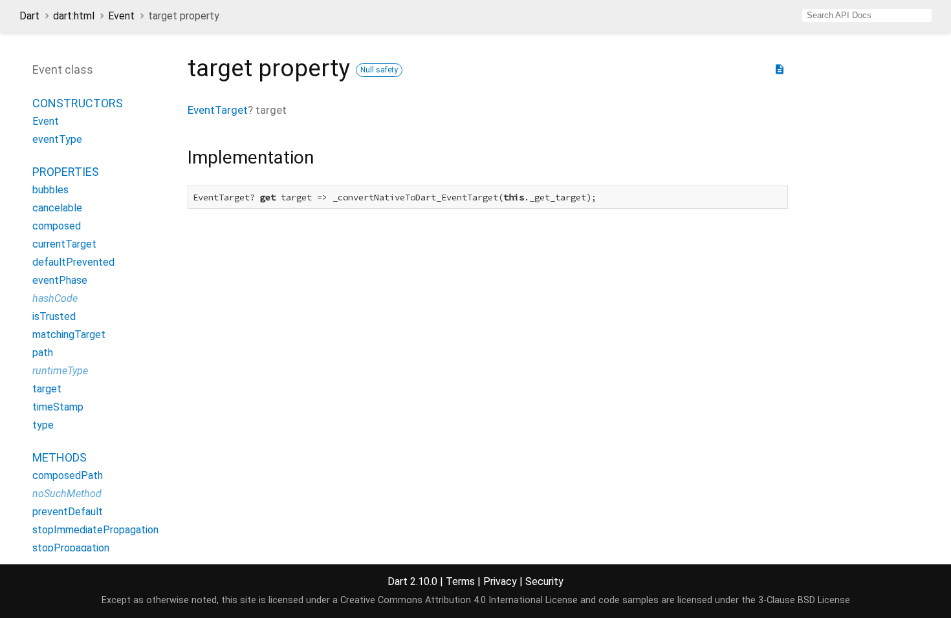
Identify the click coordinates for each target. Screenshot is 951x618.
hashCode (55, 298)
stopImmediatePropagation (95, 530)
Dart (29, 16)
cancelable (57, 208)
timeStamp (57, 407)
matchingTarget (68, 334)
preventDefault (67, 512)
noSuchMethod (67, 493)
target (46, 389)
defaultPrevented (73, 262)
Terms (460, 581)
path (42, 352)
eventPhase (59, 280)
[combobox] (867, 15)
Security (544, 581)
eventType (57, 139)
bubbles (50, 190)
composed (56, 226)
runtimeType (60, 371)
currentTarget (64, 244)
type (43, 425)
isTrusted (54, 316)
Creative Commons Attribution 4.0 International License (459, 600)
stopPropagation (70, 548)
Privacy (500, 581)
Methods (59, 457)
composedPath (67, 475)
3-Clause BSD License (804, 600)
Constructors (77, 103)
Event (121, 16)
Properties (65, 171)
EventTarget (218, 109)
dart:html (73, 16)
